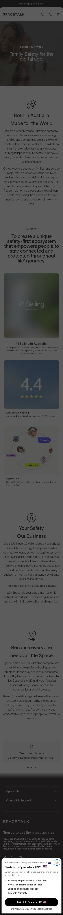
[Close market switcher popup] (31, 457)
